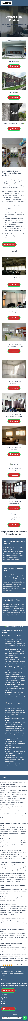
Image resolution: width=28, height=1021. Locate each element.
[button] (25, 1018)
